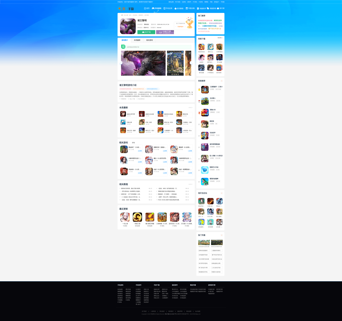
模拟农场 (164, 291)
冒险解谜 (120, 298)
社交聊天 (138, 289)
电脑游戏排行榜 (212, 293)
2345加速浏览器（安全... (187, 291)
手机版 (222, 2)
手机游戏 (135, 15)
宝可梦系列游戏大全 (204, 263)
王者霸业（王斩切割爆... (168, 295)
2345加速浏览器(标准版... (179, 291)
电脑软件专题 (194, 291)
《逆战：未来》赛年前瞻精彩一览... (131, 200)
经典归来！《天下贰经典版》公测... (131, 194)
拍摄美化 (138, 298)
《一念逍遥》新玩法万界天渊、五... (131, 197)
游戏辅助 (146, 298)
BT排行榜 (211, 291)
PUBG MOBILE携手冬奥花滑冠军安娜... (169, 200)
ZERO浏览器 (183, 293)
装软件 (189, 2)
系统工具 (146, 289)
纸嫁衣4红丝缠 (166, 289)
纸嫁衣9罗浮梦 (158, 289)
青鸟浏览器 (183, 289)
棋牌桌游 (120, 291)
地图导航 (146, 300)
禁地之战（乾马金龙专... (160, 295)
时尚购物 (138, 291)
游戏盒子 (216, 2)
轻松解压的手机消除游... (204, 272)
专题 (211, 2)
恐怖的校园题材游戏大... (152, 89)
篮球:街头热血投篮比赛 (160, 291)
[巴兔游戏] (126, 9)
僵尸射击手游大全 (214, 29)
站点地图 (197, 311)
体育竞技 (128, 293)
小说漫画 (138, 302)
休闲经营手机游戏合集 (125, 89)
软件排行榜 (219, 289)
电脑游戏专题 (202, 291)
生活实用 (146, 293)
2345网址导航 (176, 293)
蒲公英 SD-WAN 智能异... (179, 289)
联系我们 (171, 311)
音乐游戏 (128, 298)
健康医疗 (138, 300)
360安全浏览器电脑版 (178, 295)
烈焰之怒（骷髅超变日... (160, 298)
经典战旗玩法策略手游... (217, 263)
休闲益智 (120, 289)
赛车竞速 (128, 289)
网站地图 (188, 311)
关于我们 (144, 311)
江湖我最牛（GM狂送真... (169, 298)
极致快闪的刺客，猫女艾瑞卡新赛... (131, 188)
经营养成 (120, 295)
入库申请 (153, 311)
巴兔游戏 (152, 314)
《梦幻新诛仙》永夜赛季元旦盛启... (131, 191)
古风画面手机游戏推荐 (204, 255)
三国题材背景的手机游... (209, 26)
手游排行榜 (211, 289)
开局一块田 (165, 293)
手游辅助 (120, 300)
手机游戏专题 (194, 289)
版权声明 (179, 311)
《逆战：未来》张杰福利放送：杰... (168, 188)
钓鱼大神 (156, 293)
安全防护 (146, 302)
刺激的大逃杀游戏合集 (217, 272)
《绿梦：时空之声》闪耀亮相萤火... (168, 197)
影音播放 (138, 293)
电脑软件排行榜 (220, 291)
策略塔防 (141, 15)
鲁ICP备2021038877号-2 (171, 314)
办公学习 (138, 295)
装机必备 (171, 2)
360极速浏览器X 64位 (186, 295)
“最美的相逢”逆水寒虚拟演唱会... (167, 191)
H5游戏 (201, 2)
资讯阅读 (146, 295)
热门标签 (177, 2)
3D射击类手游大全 (217, 259)
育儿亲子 (138, 304)
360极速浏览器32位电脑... (179, 298)
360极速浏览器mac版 (186, 298)
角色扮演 (128, 291)
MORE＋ (191, 107)
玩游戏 (184, 2)
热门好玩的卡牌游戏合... (204, 267)
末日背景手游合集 (204, 31)
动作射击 (120, 293)
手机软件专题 (202, 289)
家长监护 (162, 311)
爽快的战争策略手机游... (139, 89)
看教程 (206, 2)
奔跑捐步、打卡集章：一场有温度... (168, 194)
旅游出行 (146, 291)
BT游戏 (195, 2)
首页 (130, 15)
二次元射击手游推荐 (217, 267)
